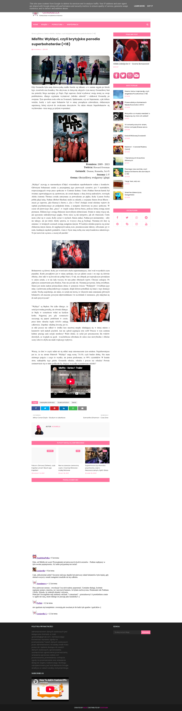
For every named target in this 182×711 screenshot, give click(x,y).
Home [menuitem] (35, 24)
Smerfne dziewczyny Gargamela (133, 193)
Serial (46, 33)
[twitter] (127, 217)
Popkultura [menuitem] (57, 24)
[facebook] (117, 217)
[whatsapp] (136, 217)
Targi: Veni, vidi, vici (132, 181)
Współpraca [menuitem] (72, 24)
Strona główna (37, 33)
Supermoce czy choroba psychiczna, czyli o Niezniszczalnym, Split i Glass (96, 467)
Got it (150, 6)
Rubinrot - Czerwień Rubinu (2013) (136, 148)
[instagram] (136, 224)
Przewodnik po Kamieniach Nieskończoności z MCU (135, 103)
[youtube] (146, 224)
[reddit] (146, 217)
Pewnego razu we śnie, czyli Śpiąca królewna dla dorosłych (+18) (137, 171)
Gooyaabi (104, 708)
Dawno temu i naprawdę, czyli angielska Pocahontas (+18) (137, 92)
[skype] (127, 224)
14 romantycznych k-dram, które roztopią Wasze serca (136, 125)
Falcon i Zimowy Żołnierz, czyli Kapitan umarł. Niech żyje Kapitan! (43, 467)
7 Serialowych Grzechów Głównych (135, 159)
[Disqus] (71, 518)
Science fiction (63, 402)
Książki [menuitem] (44, 24)
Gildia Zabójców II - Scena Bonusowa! (131, 63)
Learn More (139, 6)
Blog (85, 708)
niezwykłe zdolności (47, 402)
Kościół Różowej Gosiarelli (135, 136)
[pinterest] (117, 224)
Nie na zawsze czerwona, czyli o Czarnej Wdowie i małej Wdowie (68, 467)
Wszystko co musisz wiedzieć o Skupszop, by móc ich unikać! (137, 114)
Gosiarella (37, 49)
